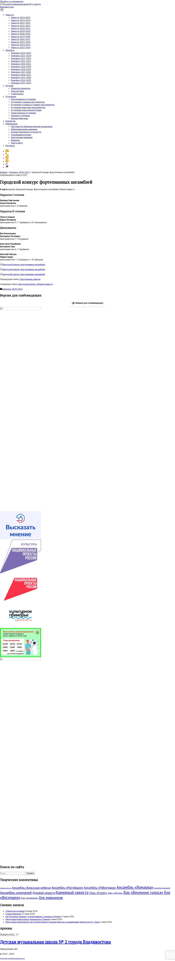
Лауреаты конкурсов (20, 88)
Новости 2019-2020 (20, 31)
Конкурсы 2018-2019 (21, 69)
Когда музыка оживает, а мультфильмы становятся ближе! (33, 916)
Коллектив (10, 121)
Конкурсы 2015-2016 (21, 77)
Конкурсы (9, 50)
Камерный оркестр (72, 892)
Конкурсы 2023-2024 (21, 55)
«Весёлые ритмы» (5, 888)
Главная (3, 172)
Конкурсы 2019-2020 (21, 66)
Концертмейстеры (19, 118)
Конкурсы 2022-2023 (21, 58)
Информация (11, 123)
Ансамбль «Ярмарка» (135, 887)
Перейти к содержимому (11, 1)
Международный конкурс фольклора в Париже (27, 919)
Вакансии (15, 140)
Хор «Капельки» (29, 898)
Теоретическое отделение (23, 112)
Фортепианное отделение (23, 99)
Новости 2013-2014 (20, 47)
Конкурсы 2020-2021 (21, 63)
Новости (9, 14)
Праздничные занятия (30, 279)
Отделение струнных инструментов (28, 102)
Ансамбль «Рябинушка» (100, 887)
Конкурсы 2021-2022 (21, 61)
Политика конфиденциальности (12, 958)
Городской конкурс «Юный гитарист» (35, 284)
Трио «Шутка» (115, 893)
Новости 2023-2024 (20, 20)
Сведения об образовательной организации (31, 126)
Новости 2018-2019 (20, 33)
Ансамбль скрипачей (16, 892)
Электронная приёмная (21, 137)
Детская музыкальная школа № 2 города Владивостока (55, 942)
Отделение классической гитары (26, 110)
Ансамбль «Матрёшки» (67, 887)
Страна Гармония (13, 913)
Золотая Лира (17, 91)
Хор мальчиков (51, 897)
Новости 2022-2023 (20, 23)
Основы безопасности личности (26, 132)
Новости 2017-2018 (20, 36)
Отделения (10, 96)
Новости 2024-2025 (20, 17)
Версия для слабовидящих (89, 303)
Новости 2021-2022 (20, 25)
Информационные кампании (24, 129)
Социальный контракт (21, 134)
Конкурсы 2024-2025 (21, 52)
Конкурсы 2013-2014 (21, 82)
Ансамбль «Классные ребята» (31, 887)
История (9, 85)
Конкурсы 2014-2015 (21, 80)
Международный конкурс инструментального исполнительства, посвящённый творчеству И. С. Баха (52, 922)
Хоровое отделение (20, 115)
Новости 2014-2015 (20, 44)
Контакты (10, 145)
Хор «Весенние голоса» (143, 892)
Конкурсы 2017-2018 (21, 72)
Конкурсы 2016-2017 (21, 74)
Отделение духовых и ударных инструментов (32, 104)
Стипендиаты (17, 93)
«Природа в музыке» (15, 911)
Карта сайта (17, 142)
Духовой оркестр (43, 893)
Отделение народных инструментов (28, 107)
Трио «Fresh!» (98, 893)
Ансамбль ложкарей (162, 888)
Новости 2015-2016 (20, 42)
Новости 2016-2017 (20, 39)
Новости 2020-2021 (20, 28)
